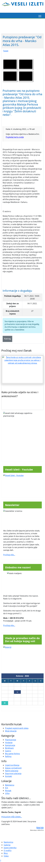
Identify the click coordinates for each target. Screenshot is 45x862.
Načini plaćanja (11, 770)
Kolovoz (20, 676)
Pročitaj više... (9, 554)
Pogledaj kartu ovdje (15, 137)
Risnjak (8, 790)
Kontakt (8, 776)
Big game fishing (12, 753)
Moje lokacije (10, 731)
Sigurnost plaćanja (13, 773)
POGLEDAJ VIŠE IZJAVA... (11, 817)
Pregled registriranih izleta (16, 728)
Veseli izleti (40, 828)
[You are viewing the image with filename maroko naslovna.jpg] (10, 64)
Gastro (8, 751)
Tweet (5, 51)
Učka (7, 793)
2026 (27, 676)
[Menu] (39, 16)
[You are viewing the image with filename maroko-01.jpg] (25, 64)
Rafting (8, 756)
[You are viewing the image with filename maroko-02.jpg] (10, 76)
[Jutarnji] (22, 659)
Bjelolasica (9, 785)
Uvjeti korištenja (12, 765)
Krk (6, 788)
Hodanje (8, 742)
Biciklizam (9, 748)
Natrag (7, 338)
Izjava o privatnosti (13, 768)
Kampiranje (10, 745)
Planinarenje (10, 739)
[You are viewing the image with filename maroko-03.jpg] (25, 76)
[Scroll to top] (0, 860)
